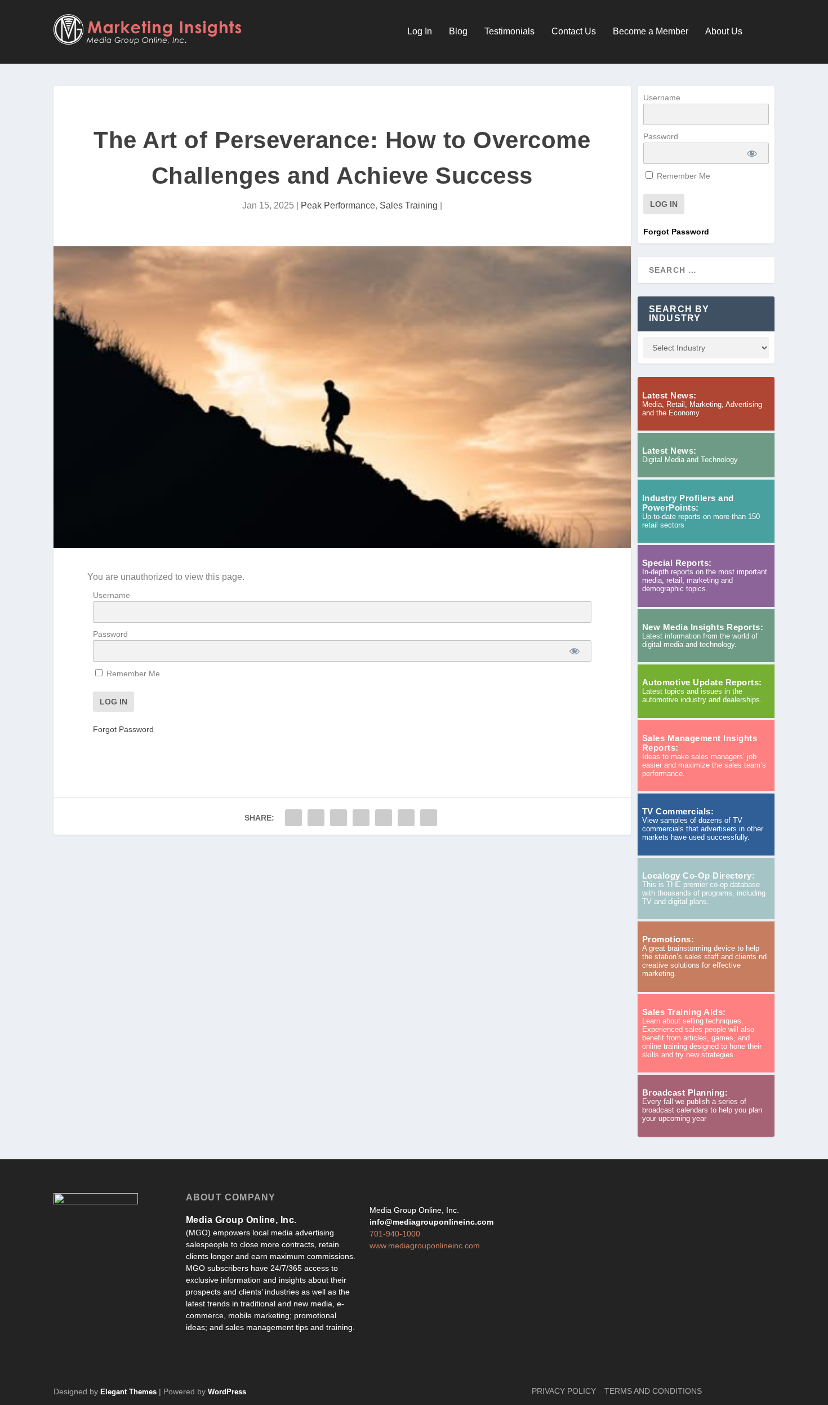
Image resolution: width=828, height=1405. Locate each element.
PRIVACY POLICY (564, 1390)
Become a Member (650, 31)
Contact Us (573, 31)
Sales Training (409, 205)
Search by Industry (679, 313)
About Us (723, 31)
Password (110, 634)
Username (111, 595)
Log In (419, 31)
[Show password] (574, 651)
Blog (458, 31)
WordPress (227, 1392)
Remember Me (132, 673)
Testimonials (509, 31)
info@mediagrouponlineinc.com (431, 1221)
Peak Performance (338, 205)
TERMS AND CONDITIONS (653, 1390)
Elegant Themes (128, 1392)
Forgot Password (123, 729)
